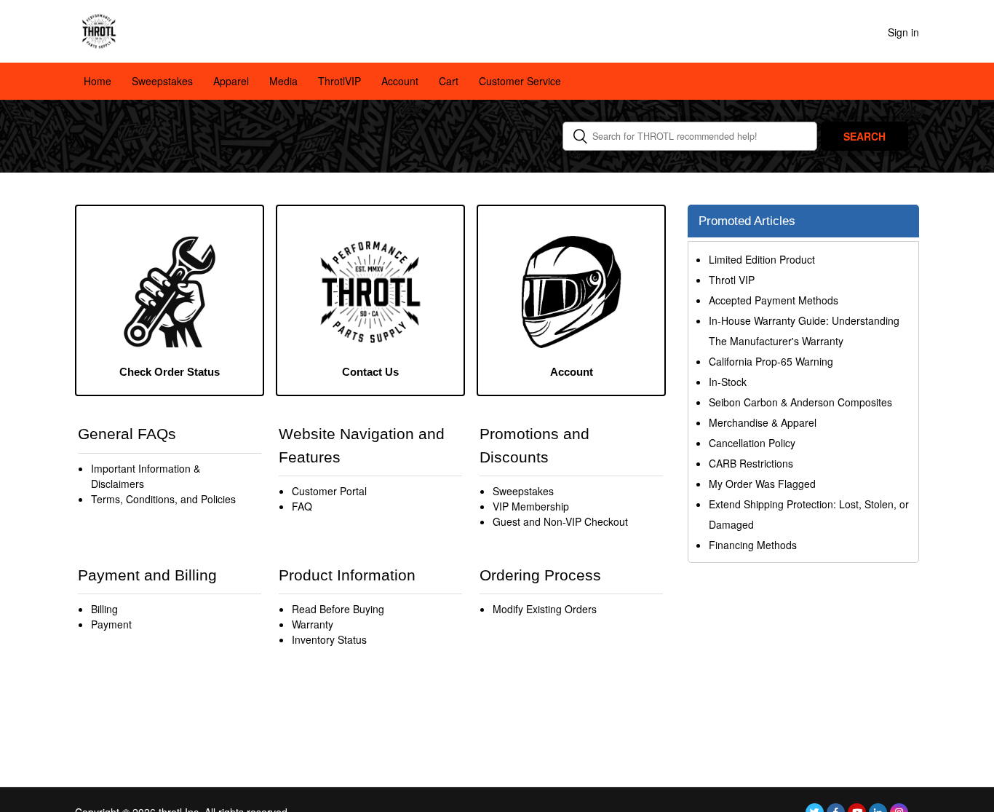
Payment (111, 624)
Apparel (231, 81)
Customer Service (520, 81)
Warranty (312, 624)
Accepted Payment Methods (773, 300)
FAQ (302, 506)
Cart (448, 81)
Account (399, 81)
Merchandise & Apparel (762, 422)
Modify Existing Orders (545, 609)
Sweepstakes (162, 81)
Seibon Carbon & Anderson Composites (800, 402)
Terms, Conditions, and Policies (163, 499)
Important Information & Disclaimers (145, 476)
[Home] (99, 30)
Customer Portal (329, 491)
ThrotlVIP (339, 81)
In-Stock (728, 381)
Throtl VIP (732, 279)
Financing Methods (753, 544)
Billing (104, 609)
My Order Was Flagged (762, 483)
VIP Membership (531, 506)
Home (97, 81)
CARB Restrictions (751, 463)
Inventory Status (329, 639)
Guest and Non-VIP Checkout (560, 521)
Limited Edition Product (762, 259)
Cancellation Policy (752, 442)
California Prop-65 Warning (771, 361)
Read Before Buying (338, 609)
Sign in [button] (903, 32)
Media (283, 81)
